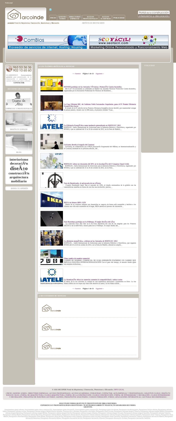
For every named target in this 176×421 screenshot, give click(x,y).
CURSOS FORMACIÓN (98, 397)
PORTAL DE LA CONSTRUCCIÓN (78, 395)
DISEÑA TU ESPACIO (19, 129)
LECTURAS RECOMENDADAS (154, 397)
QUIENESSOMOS (63, 18)
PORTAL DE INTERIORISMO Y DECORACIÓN (132, 395)
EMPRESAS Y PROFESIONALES (19, 108)
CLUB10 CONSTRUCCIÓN (103, 395)
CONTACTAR (107, 393)
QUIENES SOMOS (20, 393)
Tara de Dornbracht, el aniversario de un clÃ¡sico (82, 183)
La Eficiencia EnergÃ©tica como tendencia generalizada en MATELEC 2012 (92, 125)
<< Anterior (77, 74)
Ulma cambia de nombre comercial (77, 258)
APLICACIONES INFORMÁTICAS (128, 397)
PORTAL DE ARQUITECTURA (32, 395)
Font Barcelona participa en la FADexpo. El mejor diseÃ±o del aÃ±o (89, 222)
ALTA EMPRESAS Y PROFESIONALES (128, 393)
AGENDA (59, 397)
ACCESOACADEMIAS (105, 18)
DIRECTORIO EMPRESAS (38, 393)
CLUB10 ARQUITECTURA (54, 395)
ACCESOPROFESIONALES (90, 18)
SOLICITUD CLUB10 (152, 393)
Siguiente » (100, 74)
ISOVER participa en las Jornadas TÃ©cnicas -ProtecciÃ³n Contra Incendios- (93, 87)
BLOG (18, 152)
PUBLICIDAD (118, 18)
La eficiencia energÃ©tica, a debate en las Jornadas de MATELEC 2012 (90, 241)
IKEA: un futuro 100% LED (75, 202)
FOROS (111, 397)
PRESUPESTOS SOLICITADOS (76, 397)
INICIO (53, 18)
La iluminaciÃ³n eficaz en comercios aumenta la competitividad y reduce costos (93, 280)
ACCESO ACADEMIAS (80, 393)
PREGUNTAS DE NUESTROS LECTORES (39, 397)
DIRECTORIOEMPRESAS (74, 18)
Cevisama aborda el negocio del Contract (79, 145)
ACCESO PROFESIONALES (59, 393)
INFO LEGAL (119, 390)
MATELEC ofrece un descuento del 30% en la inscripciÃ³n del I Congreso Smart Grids (96, 164)
